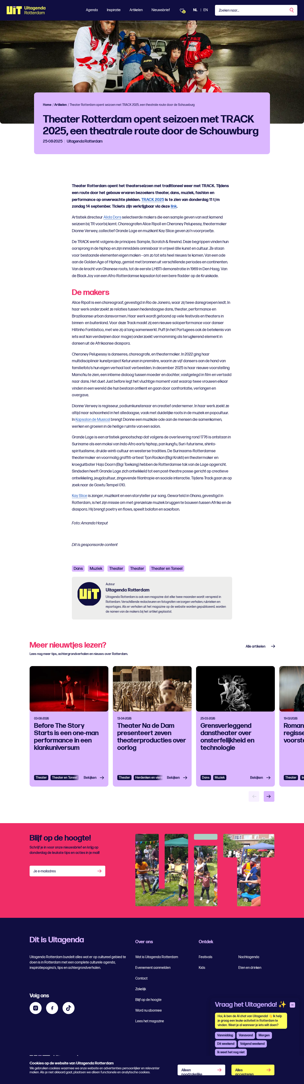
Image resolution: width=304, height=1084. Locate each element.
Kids (202, 968)
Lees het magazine (149, 1021)
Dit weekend (225, 1044)
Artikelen (136, 10)
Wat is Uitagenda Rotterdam (156, 957)
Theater (116, 568)
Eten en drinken (249, 968)
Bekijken (90, 778)
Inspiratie (114, 10)
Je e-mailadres (44, 871)
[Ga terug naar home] (26, 10)
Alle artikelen (255, 646)
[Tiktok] (69, 1008)
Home (47, 105)
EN (205, 10)
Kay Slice (79, 495)
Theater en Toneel (166, 568)
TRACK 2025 (152, 199)
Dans (78, 568)
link (174, 206)
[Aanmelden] (100, 871)
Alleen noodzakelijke (191, 1071)
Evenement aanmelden (152, 968)
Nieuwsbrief (161, 10)
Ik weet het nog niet (231, 1052)
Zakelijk (140, 989)
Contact (141, 978)
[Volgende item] (269, 796)
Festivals (205, 957)
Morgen (264, 1035)
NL (195, 10)
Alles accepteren (244, 1071)
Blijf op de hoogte (148, 1000)
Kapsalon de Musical (92, 419)
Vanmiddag (225, 1035)
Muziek (96, 568)
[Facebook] (52, 1008)
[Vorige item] (254, 796)
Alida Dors (112, 217)
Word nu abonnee (148, 1010)
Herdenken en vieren (149, 777)
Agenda (92, 10)
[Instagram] (36, 1008)
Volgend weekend (252, 1044)
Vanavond (246, 1035)
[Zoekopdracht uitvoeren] (292, 10)
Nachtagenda (248, 957)
